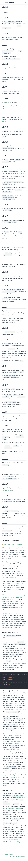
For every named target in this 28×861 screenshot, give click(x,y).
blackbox (20, 597)
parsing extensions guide (13, 808)
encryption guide (20, 797)
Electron (8, 102)
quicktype (14, 777)
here (23, 173)
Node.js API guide (17, 842)
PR (19, 478)
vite (14, 131)
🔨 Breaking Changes (15, 544)
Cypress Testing (8, 854)
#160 (4, 121)
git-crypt (11, 597)
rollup (20, 131)
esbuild (14, 68)
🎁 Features (5, 544)
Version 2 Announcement (17, 856)
